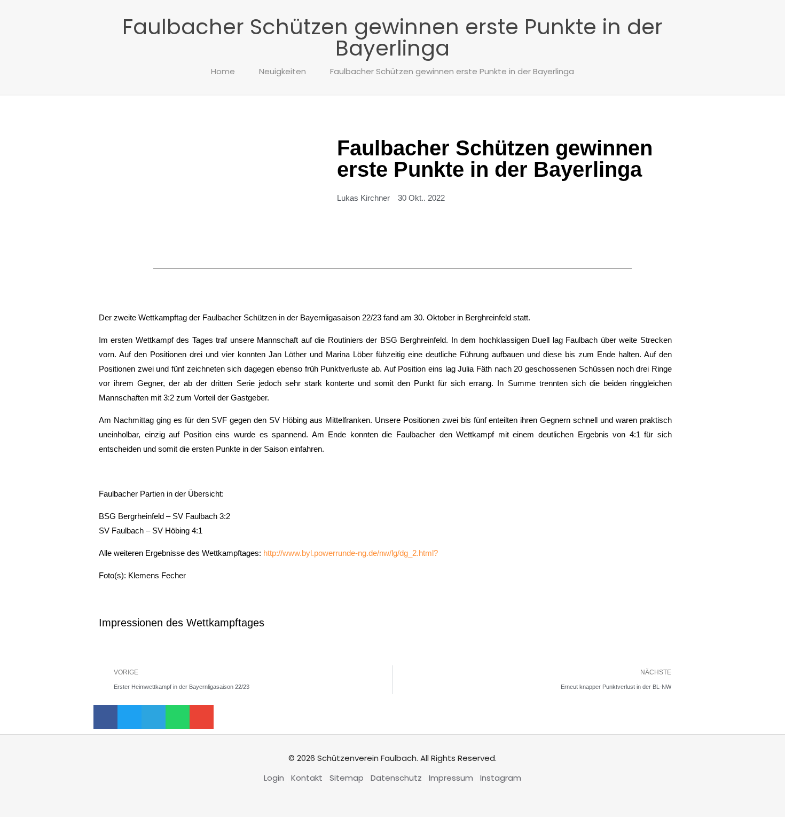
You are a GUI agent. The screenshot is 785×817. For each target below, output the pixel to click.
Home (223, 71)
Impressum (451, 777)
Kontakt (307, 777)
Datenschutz (396, 777)
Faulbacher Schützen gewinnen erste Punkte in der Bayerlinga (452, 71)
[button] (105, 717)
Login (274, 777)
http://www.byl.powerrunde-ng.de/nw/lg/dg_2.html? (350, 552)
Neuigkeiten (282, 71)
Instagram (500, 777)
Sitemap (346, 777)
